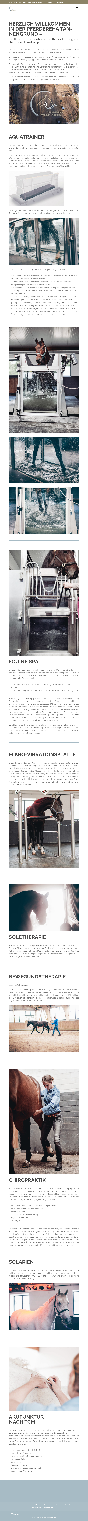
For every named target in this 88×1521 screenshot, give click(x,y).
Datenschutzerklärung (32, 1505)
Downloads (48, 1505)
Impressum (17, 1505)
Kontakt (59, 1505)
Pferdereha (36, 1508)
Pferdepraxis (48, 1508)
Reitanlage (69, 1505)
